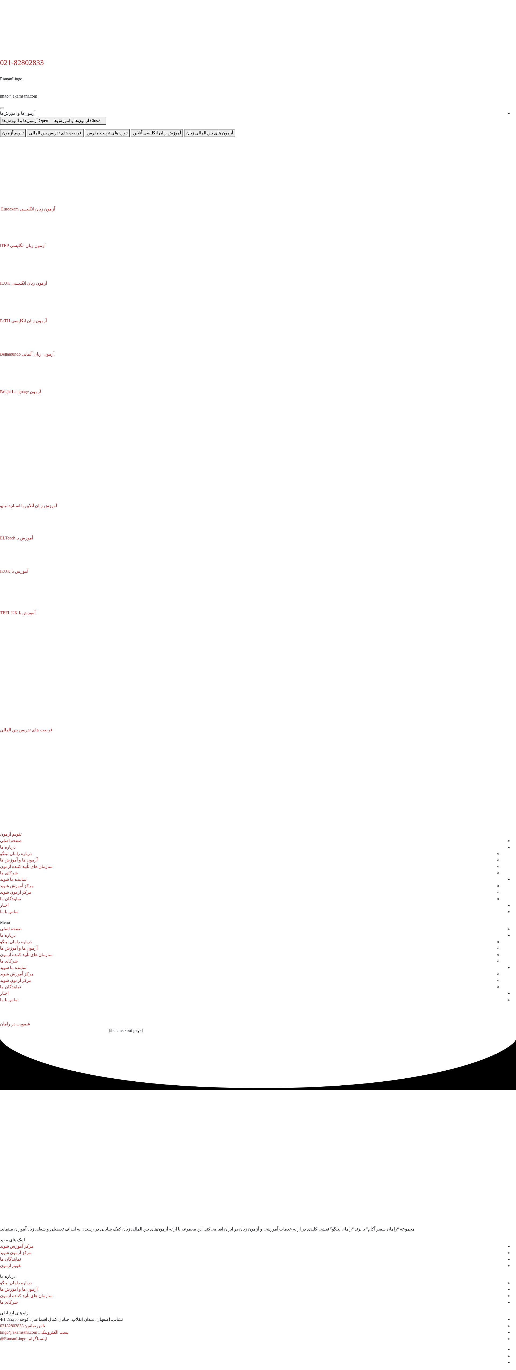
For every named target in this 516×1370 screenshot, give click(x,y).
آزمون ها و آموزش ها (19, 860)
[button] (258, 922)
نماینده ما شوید (13, 879)
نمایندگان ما (10, 898)
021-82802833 (22, 62)
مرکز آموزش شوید (17, 885)
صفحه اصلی (11, 840)
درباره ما (8, 847)
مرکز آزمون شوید (15, 892)
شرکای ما (9, 873)
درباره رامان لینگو (16, 853)
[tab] (209, 133)
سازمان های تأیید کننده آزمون (26, 866)
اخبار (4, 905)
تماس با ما (9, 911)
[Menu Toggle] (2, 108)
